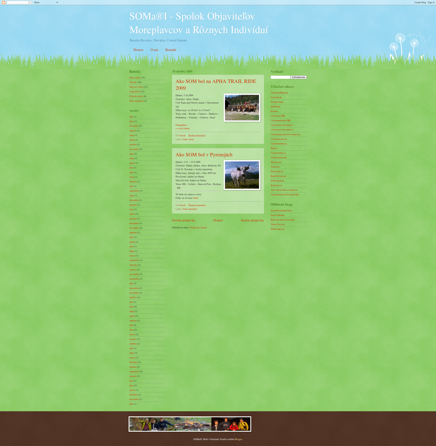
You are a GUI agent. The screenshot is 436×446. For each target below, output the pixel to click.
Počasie (274, 111)
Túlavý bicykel (278, 224)
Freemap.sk (276, 97)
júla (131, 116)
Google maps (277, 101)
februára (133, 265)
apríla (132, 139)
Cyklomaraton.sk (279, 138)
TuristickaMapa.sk (279, 92)
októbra (133, 181)
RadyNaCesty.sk (278, 176)
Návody (133, 82)
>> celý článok (183, 128)
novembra (134, 149)
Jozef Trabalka (277, 215)
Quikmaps (276, 106)
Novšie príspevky (184, 220)
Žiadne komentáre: (197, 135)
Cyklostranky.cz (278, 152)
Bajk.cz (274, 148)
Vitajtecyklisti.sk (279, 157)
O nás (154, 49)
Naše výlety (188, 139)
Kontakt (170, 49)
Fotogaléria (181, 125)
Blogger (238, 439)
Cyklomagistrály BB (280, 120)
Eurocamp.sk (277, 171)
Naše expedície (190, 208)
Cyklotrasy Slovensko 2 (282, 129)
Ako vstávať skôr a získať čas (284, 189)
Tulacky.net (276, 162)
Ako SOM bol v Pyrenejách (204, 154)
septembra (134, 190)
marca (132, 255)
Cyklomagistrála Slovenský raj (285, 134)
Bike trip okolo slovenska (283, 219)
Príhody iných (136, 96)
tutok (195, 197)
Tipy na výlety (136, 86)
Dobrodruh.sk (277, 180)
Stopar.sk (275, 166)
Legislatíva (134, 91)
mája (131, 135)
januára (132, 144)
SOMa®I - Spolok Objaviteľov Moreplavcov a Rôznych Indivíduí (198, 22)
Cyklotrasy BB (278, 115)
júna (131, 121)
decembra (134, 125)
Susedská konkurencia (281, 210)
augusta (133, 130)
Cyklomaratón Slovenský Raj (285, 194)
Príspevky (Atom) (198, 227)
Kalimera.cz (276, 185)
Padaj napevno (278, 228)
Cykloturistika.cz (279, 143)
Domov (139, 49)
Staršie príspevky (252, 220)
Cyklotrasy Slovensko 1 (282, 125)
